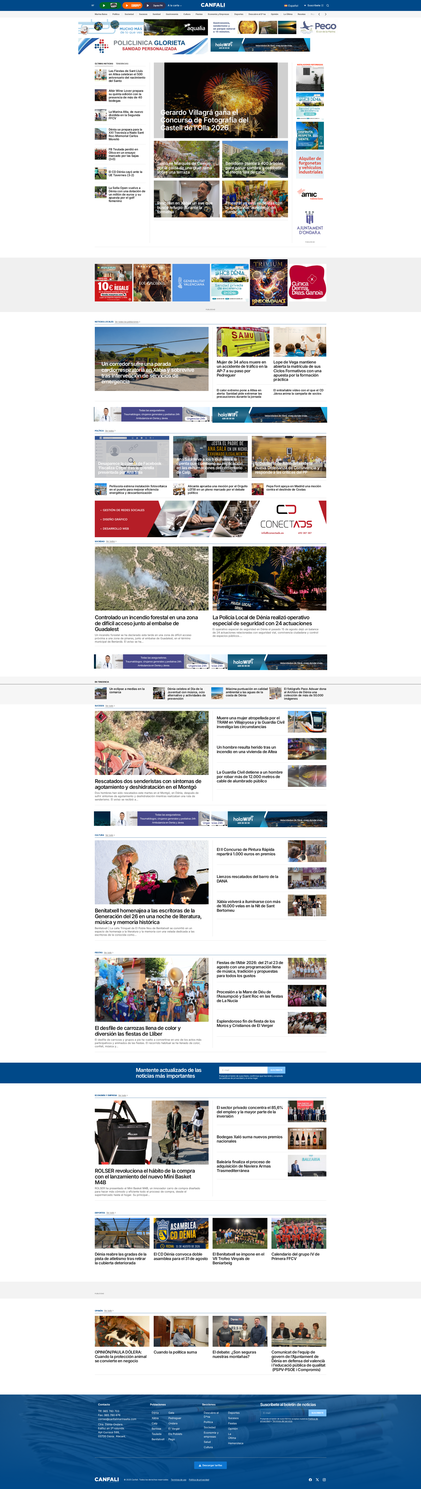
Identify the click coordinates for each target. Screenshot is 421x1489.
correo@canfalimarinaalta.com (117, 1419)
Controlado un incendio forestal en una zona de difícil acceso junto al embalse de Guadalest (146, 623)
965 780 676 (112, 1415)
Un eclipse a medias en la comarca (127, 690)
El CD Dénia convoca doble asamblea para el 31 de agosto (181, 1256)
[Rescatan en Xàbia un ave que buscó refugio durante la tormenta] (187, 199)
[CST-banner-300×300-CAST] (191, 282)
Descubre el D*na (257, 14)
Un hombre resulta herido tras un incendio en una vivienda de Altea (247, 749)
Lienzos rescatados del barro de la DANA (247, 879)
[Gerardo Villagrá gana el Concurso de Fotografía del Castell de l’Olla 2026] (221, 100)
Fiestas (199, 14)
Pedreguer (174, 1418)
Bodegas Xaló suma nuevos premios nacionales (250, 1139)
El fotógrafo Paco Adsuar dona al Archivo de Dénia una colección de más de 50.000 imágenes (305, 693)
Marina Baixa (101, 14)
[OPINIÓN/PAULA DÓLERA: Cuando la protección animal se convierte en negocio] (122, 1331)
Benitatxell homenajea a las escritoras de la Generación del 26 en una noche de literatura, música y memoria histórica (148, 916)
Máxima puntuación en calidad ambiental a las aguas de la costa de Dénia (247, 692)
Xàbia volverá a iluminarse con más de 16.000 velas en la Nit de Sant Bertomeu (249, 906)
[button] (93, 5)
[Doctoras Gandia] (307, 282)
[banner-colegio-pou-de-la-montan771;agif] (310, 77)
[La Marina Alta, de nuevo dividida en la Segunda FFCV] (101, 115)
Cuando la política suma (175, 1352)
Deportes (238, 14)
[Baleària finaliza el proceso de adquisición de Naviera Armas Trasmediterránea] (307, 1165)
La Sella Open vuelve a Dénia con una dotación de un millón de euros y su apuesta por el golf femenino (127, 194)
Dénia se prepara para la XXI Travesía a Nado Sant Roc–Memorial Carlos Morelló (126, 134)
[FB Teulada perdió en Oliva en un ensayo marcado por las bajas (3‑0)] (101, 154)
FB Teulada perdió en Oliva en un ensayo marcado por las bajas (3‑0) (124, 154)
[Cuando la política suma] (181, 1331)
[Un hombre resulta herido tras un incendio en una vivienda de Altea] (307, 749)
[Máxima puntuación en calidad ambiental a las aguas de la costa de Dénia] (217, 693)
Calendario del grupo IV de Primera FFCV (295, 1256)
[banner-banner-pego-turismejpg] (275, 27)
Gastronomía (172, 14)
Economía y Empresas (218, 14)
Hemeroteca (235, 1443)
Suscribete (276, 1070)
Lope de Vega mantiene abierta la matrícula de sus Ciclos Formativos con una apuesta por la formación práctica (297, 371)
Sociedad (129, 14)
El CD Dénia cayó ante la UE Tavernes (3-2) (125, 173)
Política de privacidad (199, 1479)
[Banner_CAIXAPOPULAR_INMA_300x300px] (152, 282)
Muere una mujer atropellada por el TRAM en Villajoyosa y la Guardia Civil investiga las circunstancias (251, 722)
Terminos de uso (178, 1479)
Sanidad (157, 14)
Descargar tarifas (212, 1465)
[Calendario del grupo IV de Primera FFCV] (298, 1233)
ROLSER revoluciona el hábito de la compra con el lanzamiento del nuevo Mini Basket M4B (145, 1176)
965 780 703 (111, 1411)
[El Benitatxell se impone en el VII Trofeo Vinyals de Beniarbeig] (240, 1233)
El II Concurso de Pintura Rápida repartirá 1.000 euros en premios (246, 851)
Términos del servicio (282, 1421)
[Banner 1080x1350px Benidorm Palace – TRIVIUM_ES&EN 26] (269, 282)
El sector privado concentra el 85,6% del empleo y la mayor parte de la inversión (250, 1112)
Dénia (155, 1412)
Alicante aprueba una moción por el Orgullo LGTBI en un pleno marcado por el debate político (218, 489)
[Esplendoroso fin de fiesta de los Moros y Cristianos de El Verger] (307, 1023)
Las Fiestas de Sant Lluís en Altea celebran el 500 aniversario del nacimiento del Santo (127, 75)
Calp (154, 1423)
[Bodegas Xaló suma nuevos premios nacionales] (307, 1138)
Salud (207, 1442)
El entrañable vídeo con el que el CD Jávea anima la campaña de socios (298, 392)
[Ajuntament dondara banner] (310, 223)
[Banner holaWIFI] (260, 44)
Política (115, 14)
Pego (171, 1439)
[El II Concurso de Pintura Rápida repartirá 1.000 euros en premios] (307, 851)
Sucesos (143, 14)
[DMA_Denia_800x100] (143, 27)
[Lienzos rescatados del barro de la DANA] (307, 878)
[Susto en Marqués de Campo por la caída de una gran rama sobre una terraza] (187, 159)
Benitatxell (158, 1439)
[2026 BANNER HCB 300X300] (310, 106)
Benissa (156, 1428)
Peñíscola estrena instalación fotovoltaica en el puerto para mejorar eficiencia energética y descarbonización (138, 489)
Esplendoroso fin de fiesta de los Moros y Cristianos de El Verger (246, 1023)
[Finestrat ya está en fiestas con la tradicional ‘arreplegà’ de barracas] (255, 199)
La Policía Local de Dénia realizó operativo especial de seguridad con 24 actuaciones (262, 620)
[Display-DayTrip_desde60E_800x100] (152, 414)
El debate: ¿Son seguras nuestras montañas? (234, 1354)
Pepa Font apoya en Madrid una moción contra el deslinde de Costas (293, 488)
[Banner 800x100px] (143, 45)
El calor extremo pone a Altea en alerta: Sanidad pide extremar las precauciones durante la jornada (239, 393)
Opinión (274, 14)
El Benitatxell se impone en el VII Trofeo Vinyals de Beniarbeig (238, 1258)
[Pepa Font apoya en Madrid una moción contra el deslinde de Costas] (258, 489)
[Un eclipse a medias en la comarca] (101, 693)
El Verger (174, 1428)
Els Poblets (175, 1434)
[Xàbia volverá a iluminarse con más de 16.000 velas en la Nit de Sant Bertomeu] (307, 905)
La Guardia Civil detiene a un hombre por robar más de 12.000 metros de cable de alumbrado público (250, 776)
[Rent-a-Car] (310, 165)
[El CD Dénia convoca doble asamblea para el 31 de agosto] (181, 1233)
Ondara (172, 1423)
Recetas (302, 14)
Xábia (155, 1418)
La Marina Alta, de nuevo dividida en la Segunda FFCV (126, 115)
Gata (171, 1412)
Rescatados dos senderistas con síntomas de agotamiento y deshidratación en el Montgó (148, 784)
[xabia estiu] (310, 136)
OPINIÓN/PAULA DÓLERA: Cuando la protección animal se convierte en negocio (121, 1356)
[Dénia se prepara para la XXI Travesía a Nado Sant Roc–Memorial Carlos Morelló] (101, 134)
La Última (288, 14)
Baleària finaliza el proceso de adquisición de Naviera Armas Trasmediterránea (244, 1166)
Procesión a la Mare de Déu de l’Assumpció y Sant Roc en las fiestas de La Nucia (250, 996)
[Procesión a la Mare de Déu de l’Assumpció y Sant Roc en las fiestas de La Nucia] (307, 996)
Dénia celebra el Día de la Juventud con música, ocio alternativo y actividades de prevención (187, 693)
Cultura (186, 14)
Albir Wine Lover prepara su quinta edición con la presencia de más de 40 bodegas (126, 95)
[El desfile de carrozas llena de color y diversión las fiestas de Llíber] (152, 990)
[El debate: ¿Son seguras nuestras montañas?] (240, 1331)
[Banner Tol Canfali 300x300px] (113, 282)
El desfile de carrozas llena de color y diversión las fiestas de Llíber (138, 1031)
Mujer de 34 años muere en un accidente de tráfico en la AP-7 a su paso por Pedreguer (242, 369)
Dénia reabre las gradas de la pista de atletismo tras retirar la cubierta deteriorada (121, 1258)
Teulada (156, 1434)
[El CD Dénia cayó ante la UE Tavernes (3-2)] (101, 174)
